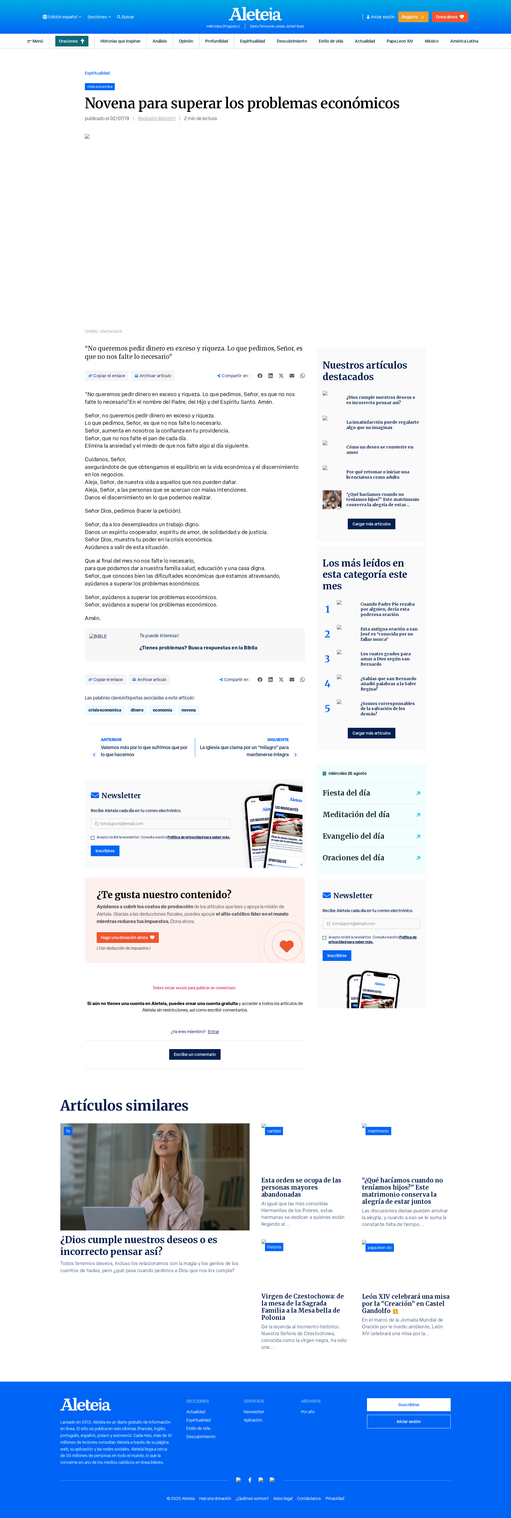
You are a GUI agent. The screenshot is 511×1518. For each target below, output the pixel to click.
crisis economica (104, 710)
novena (189, 710)
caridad (274, 1131)
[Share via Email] (292, 375)
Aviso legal (282, 1498)
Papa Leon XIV (400, 41)
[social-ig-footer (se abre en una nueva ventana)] (272, 1480)
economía (162, 710)
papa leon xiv (380, 1247)
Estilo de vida (331, 41)
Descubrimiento (292, 41)
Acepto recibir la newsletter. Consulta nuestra (163, 837)
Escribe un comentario (195, 1054)
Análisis (160, 41)
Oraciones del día (353, 857)
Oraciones (68, 41)
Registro (410, 17)
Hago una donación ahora (124, 937)
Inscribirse (105, 851)
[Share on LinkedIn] (270, 375)
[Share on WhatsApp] (302, 375)
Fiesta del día (346, 793)
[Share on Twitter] (281, 375)
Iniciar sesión (383, 17)
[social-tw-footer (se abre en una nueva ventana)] (261, 1480)
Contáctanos (309, 1498)
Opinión (186, 41)
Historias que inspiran (120, 41)
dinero (137, 710)
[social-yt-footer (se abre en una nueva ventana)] (238, 1480)
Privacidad (335, 1498)
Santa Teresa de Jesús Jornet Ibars (277, 26)
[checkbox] (92, 838)
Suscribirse (408, 1404)
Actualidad (365, 41)
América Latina (464, 41)
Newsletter (254, 1411)
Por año (308, 1411)
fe (68, 1131)
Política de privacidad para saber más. (198, 837)
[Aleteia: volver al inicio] (255, 13)
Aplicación (253, 1420)
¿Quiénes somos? (252, 1498)
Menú (38, 41)
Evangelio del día (353, 836)
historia (274, 1247)
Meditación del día (356, 814)
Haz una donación (215, 1498)
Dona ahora (446, 17)
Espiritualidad (252, 41)
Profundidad (216, 41)
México (432, 41)
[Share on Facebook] (260, 375)
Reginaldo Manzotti (156, 118)
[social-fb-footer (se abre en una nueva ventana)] (250, 1480)
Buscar (128, 17)
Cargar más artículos (371, 524)
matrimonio (378, 1131)
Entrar (213, 1031)
